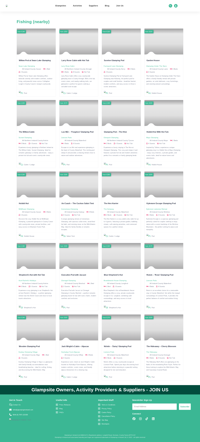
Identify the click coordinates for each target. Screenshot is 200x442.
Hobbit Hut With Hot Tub (158, 132)
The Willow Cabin (26, 132)
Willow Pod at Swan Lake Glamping (35, 60)
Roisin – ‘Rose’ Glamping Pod (160, 275)
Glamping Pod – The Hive (115, 132)
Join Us (119, 6)
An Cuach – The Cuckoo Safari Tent (77, 203)
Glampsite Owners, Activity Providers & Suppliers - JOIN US (99, 389)
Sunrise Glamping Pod (114, 60)
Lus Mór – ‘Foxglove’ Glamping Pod (77, 132)
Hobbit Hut (24, 203)
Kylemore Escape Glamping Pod (161, 203)
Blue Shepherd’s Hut (113, 275)
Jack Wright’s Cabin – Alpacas (75, 346)
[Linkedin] (153, 419)
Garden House (153, 60)
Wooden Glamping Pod (29, 346)
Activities (77, 6)
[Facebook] (134, 419)
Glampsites (60, 6)
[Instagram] (140, 419)
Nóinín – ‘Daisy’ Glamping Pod (117, 346)
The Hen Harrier (111, 203)
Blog (107, 6)
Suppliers (93, 6)
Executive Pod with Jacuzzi (73, 275)
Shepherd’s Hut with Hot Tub (32, 275)
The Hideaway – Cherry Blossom (161, 346)
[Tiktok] (147, 419)
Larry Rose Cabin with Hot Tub (75, 60)
